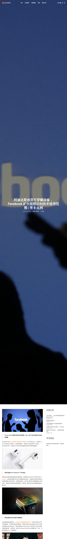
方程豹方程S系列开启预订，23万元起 (55, 427)
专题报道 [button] (33, 2)
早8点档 (37, 211)
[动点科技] (6, 3)
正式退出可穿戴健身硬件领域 (22, 522)
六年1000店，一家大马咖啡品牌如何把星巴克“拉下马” (55, 416)
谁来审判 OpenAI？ (50, 420)
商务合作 (44, 2)
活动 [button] (39, 2)
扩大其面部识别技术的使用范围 (18, 441)
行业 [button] (22, 2)
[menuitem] (22, 3)
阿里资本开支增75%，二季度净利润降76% (55, 430)
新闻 (34, 211)
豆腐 (43, 211)
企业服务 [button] (27, 2)
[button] (58, 3)
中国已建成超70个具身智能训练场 (54, 423)
